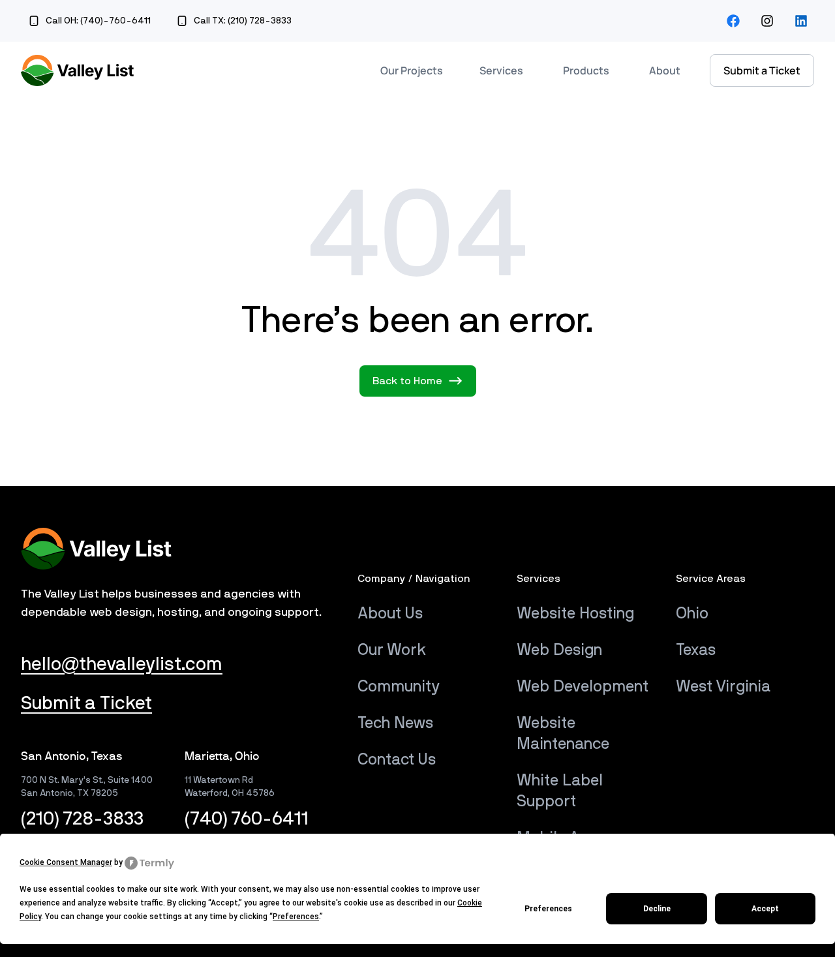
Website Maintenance (563, 734)
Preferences (548, 908)
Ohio (692, 614)
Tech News (395, 723)
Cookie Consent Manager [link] (66, 862)
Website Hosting (575, 614)
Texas (696, 650)
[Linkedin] (801, 21)
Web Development (582, 687)
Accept (765, 908)
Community (398, 687)
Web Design (559, 650)
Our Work (391, 650)
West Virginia (723, 687)
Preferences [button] (296, 916)
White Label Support (560, 791)
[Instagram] (767, 21)
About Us (390, 614)
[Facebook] (733, 21)
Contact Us (396, 760)
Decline (657, 908)
